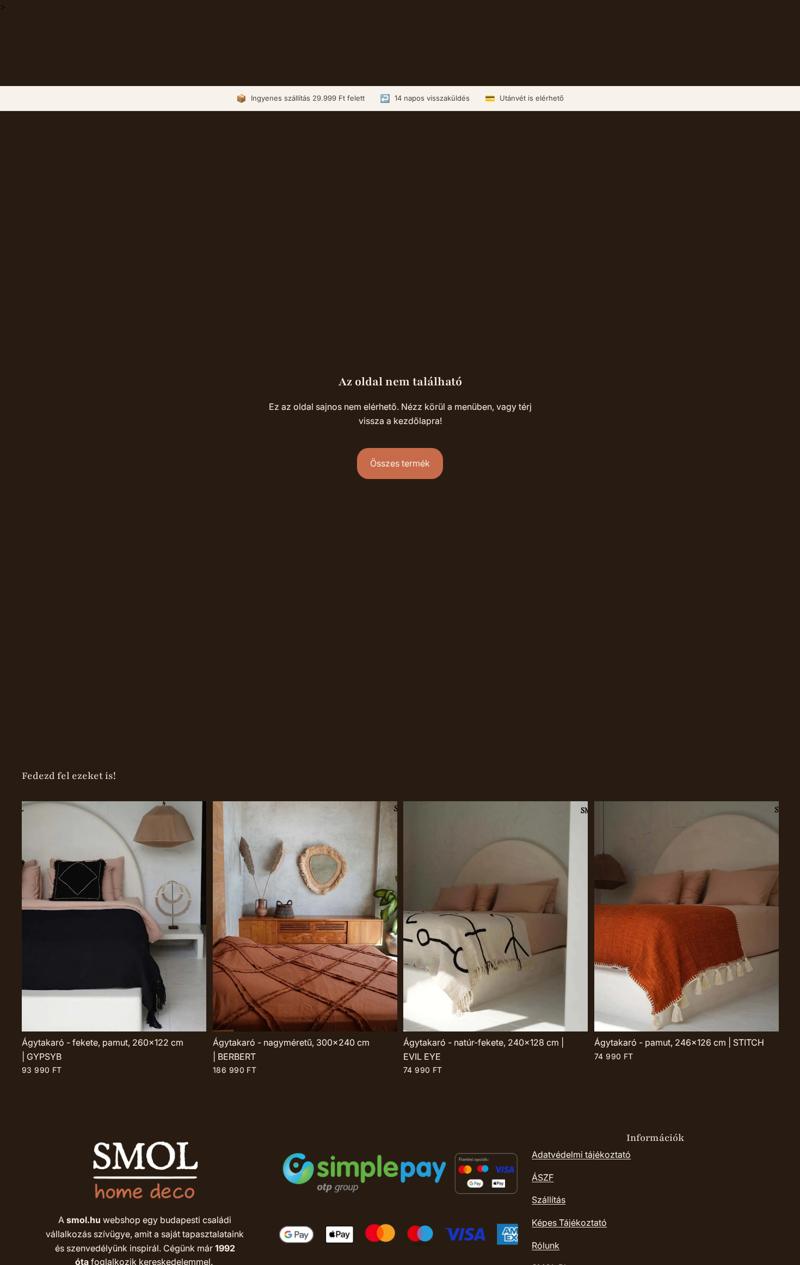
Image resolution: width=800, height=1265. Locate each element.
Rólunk (545, 1245)
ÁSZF (542, 1177)
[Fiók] (742, 47)
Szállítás (548, 1199)
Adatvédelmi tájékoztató (581, 1154)
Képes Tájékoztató (569, 1222)
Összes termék (400, 463)
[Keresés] (719, 47)
